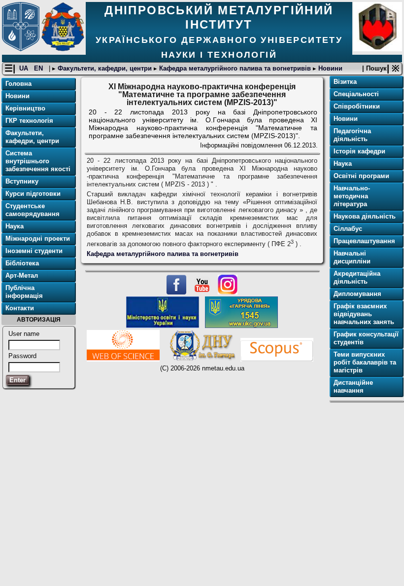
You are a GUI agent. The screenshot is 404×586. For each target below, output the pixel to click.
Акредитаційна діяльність (357, 277)
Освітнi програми (361, 176)
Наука (14, 226)
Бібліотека (22, 263)
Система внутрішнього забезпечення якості (37, 161)
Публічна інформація (24, 291)
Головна (18, 83)
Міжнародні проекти (37, 238)
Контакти (19, 308)
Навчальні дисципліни (352, 257)
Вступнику (21, 181)
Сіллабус (348, 228)
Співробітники (357, 106)
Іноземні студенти (34, 251)
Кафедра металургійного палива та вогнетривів (235, 68)
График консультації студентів (366, 338)
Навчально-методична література (352, 196)
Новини (329, 68)
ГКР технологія (29, 120)
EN (39, 68)
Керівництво (25, 108)
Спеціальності (356, 94)
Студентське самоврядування (32, 210)
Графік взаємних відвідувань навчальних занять (364, 314)
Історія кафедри (359, 151)
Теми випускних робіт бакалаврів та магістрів (365, 362)
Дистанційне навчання (353, 386)
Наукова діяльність (365, 216)
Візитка (345, 81)
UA (24, 68)
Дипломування (357, 293)
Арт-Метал (21, 275)
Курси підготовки (33, 193)
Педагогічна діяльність (352, 135)
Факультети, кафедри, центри (105, 68)
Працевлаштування (364, 241)
